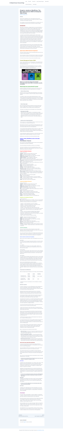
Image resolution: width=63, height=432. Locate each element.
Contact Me (33, 1)
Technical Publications (28, 4)
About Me (29, 1)
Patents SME (46, 1)
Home (26, 1)
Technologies (34, 4)
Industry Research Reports (40, 1)
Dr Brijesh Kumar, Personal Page (17, 2)
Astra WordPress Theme (40, 430)
